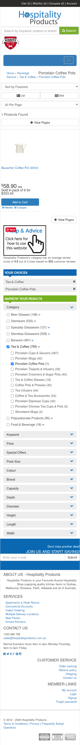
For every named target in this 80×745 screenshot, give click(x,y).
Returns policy (68, 670)
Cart (26, 3)
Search (70, 30)
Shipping (71, 674)
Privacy (34, 724)
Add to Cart (20, 202)
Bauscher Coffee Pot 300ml (19, 168)
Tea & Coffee (27, 77)
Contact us (70, 678)
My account (69, 690)
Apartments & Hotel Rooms (22, 602)
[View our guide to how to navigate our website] (24, 240)
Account (72, 3)
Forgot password (66, 702)
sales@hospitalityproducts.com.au (24, 638)
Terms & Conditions (15, 724)
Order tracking (68, 666)
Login (73, 694)
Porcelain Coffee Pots (52, 77)
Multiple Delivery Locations (22, 614)
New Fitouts (13, 618)
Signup (72, 698)
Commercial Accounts (19, 606)
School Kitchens (16, 622)
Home (10, 73)
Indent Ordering (15, 610)
